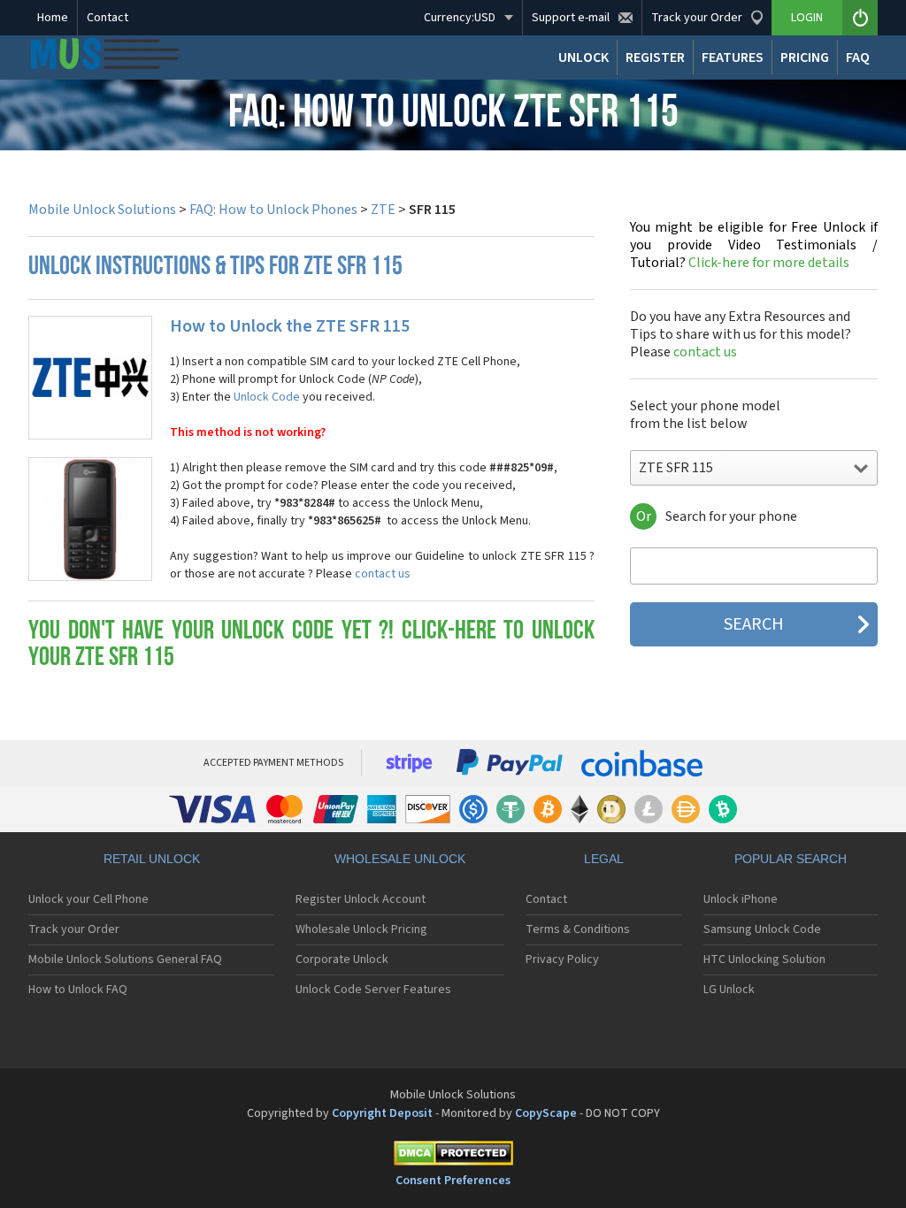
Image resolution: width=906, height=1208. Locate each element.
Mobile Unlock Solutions (102, 209)
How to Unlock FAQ (77, 989)
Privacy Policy (562, 959)
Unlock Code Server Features (373, 989)
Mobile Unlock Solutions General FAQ (125, 959)
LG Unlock (729, 989)
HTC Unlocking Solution (764, 959)
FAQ (858, 57)
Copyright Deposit (382, 1113)
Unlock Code (267, 397)
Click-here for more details (754, 245)
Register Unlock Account (361, 899)
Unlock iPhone (740, 899)
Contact (107, 18)
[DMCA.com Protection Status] (453, 1156)
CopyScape (546, 1113)
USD (459, 18)
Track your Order (73, 929)
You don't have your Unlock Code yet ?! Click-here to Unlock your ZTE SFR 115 (311, 645)
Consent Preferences (453, 1180)
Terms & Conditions (578, 929)
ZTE (383, 209)
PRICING (804, 57)
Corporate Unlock (342, 959)
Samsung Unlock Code (762, 929)
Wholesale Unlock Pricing (361, 929)
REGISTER (655, 57)
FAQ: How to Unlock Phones (273, 209)
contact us (383, 574)
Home (52, 18)
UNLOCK (583, 57)
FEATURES (733, 57)
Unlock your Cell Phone (88, 899)
